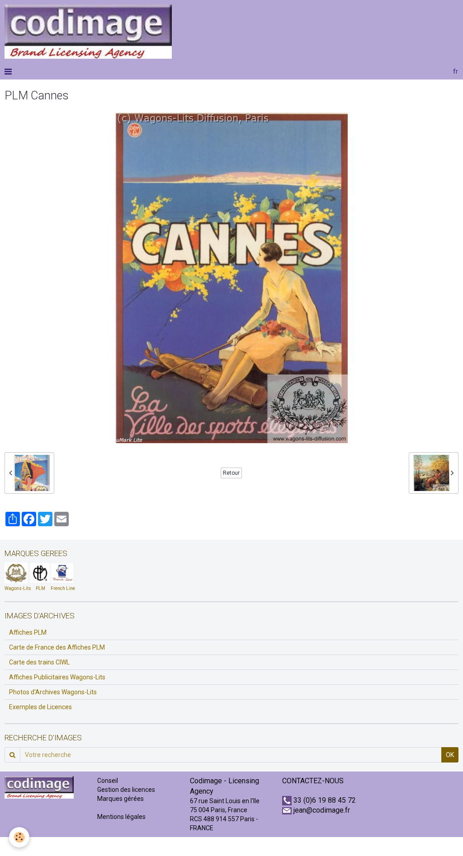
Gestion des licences (126, 789)
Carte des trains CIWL (39, 662)
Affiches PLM (28, 632)
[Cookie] (19, 837)
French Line (63, 588)
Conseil (107, 780)
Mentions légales (121, 816)
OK (450, 754)
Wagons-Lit (16, 588)
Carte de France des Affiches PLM (57, 647)
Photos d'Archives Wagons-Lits (53, 692)
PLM (40, 588)
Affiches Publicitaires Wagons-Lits (57, 677)
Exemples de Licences (40, 707)
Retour (231, 473)
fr (455, 71)
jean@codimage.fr (321, 810)
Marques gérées (121, 798)
